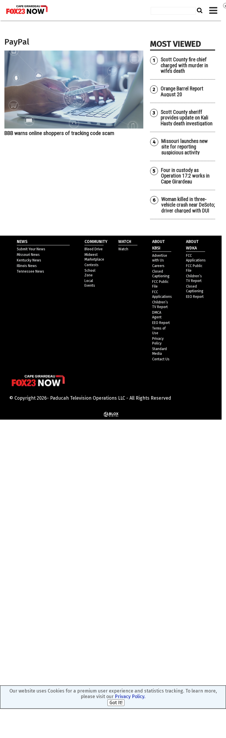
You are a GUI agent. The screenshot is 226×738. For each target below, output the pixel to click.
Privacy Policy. (130, 696)
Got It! (115, 702)
